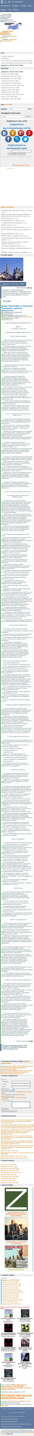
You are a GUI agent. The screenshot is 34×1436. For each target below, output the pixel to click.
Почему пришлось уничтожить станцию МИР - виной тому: (25, 1364)
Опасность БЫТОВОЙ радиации (25, 1337)
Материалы (5, 6)
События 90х (25, 1352)
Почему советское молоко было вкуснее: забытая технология (15, 243)
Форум (3, 10)
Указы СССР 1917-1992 (9, 96)
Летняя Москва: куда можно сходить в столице (16, 211)
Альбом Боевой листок (16, 1269)
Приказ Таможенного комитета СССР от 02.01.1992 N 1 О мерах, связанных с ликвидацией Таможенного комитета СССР (17, 1147)
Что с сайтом (13, 10)
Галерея (15, 6)
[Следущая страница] (33, 1229)
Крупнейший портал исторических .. (8, 1322)
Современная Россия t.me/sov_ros (8, 40)
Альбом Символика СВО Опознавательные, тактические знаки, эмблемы (16, 1214)
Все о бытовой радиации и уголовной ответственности (8, 1334)
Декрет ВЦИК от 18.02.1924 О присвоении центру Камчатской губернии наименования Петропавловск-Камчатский (16, 1067)
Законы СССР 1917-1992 (9, 74)
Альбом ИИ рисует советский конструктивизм (16, 1242)
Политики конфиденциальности (13, 1095)
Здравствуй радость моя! (12, 233)
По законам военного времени (14, 223)
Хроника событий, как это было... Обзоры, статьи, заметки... (25, 1349)
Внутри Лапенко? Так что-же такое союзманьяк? (25, 1319)
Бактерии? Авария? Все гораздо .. (25, 1367)
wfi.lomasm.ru (21, 1412)
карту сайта (4, 1405)
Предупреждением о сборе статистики (11, 1426)
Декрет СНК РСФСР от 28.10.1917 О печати (14, 1158)
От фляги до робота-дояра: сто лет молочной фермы (16, 239)
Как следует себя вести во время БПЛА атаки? (16, 1396)
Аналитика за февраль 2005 (13, 246)
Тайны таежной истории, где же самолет (17, 230)
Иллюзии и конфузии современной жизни (16, 249)
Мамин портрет (9, 225)
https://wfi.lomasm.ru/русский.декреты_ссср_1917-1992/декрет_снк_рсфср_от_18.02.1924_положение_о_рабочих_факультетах (17, 1387)
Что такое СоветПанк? (25, 1321)
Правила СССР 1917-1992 (10, 87)
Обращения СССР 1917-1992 (11, 78)
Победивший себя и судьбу (13, 220)
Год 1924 (15, 318)
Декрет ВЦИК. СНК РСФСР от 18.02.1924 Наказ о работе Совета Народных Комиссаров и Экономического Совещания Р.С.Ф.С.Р (16, 1072)
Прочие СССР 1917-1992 (9, 92)
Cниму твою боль (9, 218)
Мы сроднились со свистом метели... (16, 227)
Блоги (30, 6)
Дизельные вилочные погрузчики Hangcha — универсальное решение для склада (16, 215)
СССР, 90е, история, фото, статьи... (8, 1319)
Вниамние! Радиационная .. (8, 1336)
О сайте (23, 6)
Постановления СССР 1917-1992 (12, 85)
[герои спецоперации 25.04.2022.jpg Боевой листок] (16, 1267)
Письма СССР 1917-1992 (9, 81)
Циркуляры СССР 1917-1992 (11, 99)
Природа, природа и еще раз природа (16, 252)
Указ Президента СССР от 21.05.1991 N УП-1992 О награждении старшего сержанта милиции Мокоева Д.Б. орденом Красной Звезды (17, 1142)
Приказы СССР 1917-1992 (10, 90)
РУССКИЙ (8, 104)
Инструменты (17, 2)
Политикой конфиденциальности (9, 1421)
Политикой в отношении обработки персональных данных (16, 1424)
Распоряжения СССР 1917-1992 (12, 94)
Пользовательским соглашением (9, 1419)
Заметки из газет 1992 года (9, 1150)
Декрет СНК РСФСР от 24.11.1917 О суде (14, 1156)
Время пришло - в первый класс (14, 236)
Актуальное (13, 36)
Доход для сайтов (10, 168)
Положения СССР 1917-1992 (11, 83)
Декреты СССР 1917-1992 (12, 72)
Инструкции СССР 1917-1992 (11, 76)
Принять (9, 1433)
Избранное (3, 37)
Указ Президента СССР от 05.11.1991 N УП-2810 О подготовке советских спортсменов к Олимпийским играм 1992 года (17, 1137)
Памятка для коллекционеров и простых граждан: (25, 1334)
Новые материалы (7, 207)
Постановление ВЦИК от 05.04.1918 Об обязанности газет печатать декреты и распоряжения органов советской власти (17, 1121)
